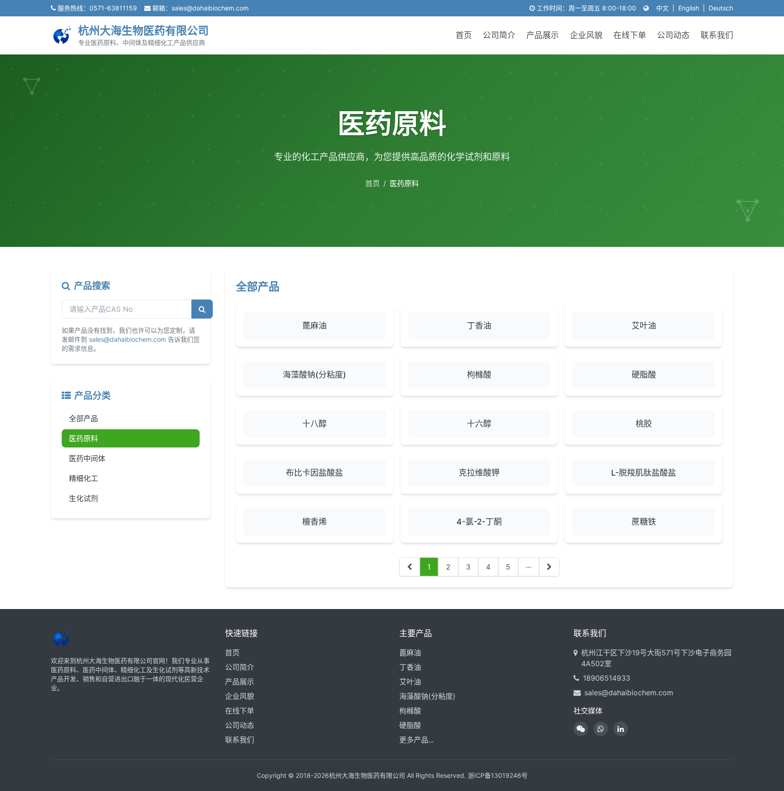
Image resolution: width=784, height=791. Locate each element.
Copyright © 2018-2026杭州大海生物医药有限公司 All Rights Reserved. (361, 775)
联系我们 (717, 35)
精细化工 (83, 478)
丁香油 (410, 667)
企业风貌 (586, 35)
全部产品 (83, 418)
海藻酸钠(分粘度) (427, 696)
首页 (464, 35)
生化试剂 (83, 498)
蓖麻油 (410, 652)
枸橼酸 (410, 710)
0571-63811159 (113, 8)
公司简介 (499, 35)
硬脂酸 (410, 725)
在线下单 (629, 35)
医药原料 (83, 438)
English (688, 8)
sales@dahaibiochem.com (210, 8)
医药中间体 (87, 458)
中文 (662, 8)
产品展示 (542, 35)
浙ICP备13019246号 (498, 775)
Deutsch (721, 8)
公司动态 (673, 35)
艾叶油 (410, 681)
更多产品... (416, 739)
